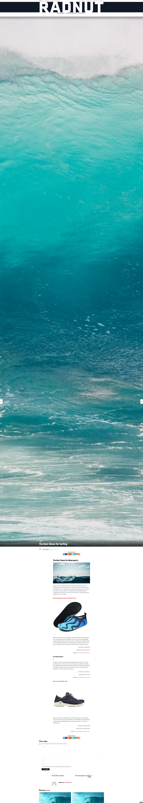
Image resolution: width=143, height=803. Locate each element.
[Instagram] (77, 554)
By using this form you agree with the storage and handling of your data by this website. (57, 766)
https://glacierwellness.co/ (83, 652)
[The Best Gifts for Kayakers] (1, 401)
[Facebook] (64, 554)
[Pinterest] (70, 554)
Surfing (48, 790)
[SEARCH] (103, 14)
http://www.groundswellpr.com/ (82, 731)
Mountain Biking (61, 13)
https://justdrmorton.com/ (83, 677)
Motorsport (81, 13)
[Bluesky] (75, 554)
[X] (66, 554)
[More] (79, 554)
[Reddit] (68, 554)
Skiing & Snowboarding (71, 13)
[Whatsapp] (73, 554)
